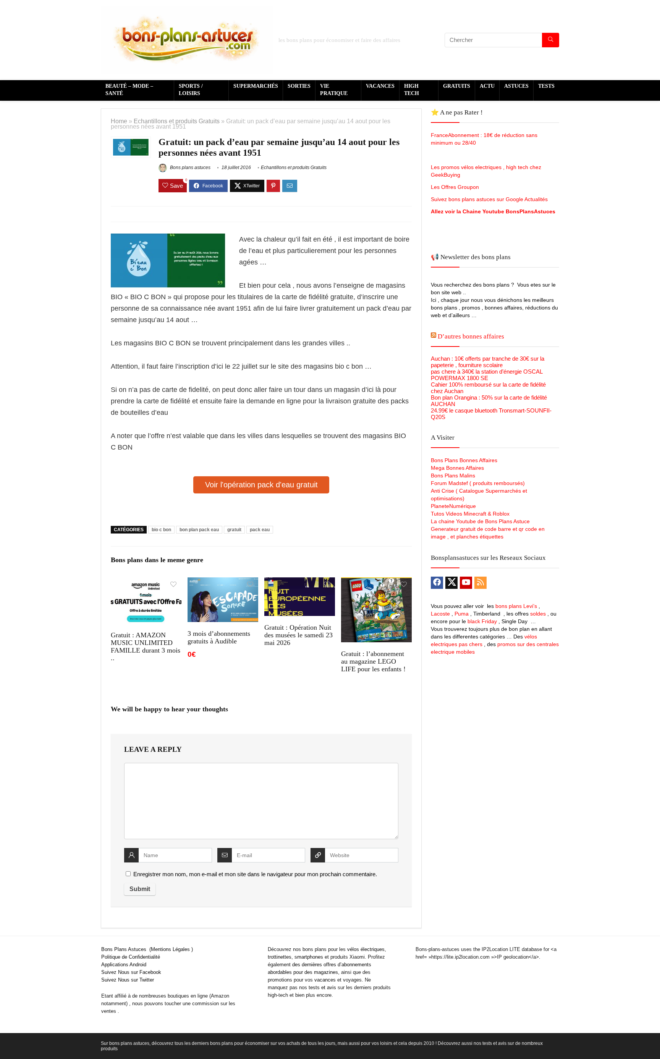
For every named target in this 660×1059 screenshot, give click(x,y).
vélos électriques (366, 949)
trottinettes (279, 957)
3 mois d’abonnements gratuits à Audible (219, 637)
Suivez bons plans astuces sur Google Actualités (489, 199)
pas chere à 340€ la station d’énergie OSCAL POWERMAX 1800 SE (486, 374)
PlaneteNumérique (453, 506)
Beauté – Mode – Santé (129, 89)
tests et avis (322, 987)
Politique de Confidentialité (130, 957)
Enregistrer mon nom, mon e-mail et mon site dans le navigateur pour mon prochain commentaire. (255, 874)
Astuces (516, 86)
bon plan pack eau (199, 529)
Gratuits (456, 86)
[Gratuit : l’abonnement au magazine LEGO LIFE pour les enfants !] (376, 582)
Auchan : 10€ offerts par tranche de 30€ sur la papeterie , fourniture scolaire (487, 361)
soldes (538, 614)
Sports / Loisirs (191, 89)
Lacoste (440, 614)
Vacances (380, 86)
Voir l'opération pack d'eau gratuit (261, 484)
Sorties (299, 86)
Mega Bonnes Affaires (457, 468)
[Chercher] (550, 40)
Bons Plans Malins (453, 475)
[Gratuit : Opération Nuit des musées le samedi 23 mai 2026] (299, 582)
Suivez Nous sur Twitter (127, 980)
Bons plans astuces (189, 167)
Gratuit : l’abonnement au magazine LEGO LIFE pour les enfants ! (373, 661)
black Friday (482, 621)
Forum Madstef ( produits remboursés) (478, 483)
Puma (462, 614)
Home (119, 121)
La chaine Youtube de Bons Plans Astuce (480, 521)
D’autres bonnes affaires (471, 336)
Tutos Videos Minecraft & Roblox (470, 514)
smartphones (308, 957)
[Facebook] (437, 583)
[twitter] (451, 583)
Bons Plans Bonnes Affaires (464, 460)
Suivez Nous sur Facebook (131, 972)
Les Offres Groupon (455, 187)
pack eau (260, 529)
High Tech (411, 89)
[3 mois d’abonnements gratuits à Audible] (223, 582)
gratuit (234, 529)
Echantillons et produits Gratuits (177, 121)
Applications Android (123, 964)
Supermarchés (255, 86)
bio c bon (161, 529)
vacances (325, 980)
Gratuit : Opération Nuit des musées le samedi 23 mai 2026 (298, 635)
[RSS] (480, 583)
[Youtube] (466, 583)
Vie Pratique (334, 89)
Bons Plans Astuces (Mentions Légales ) (147, 949)
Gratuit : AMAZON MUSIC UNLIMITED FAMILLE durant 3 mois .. (145, 646)
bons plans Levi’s (516, 606)
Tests (546, 86)
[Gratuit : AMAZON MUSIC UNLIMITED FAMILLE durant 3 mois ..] (146, 582)
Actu (487, 86)
